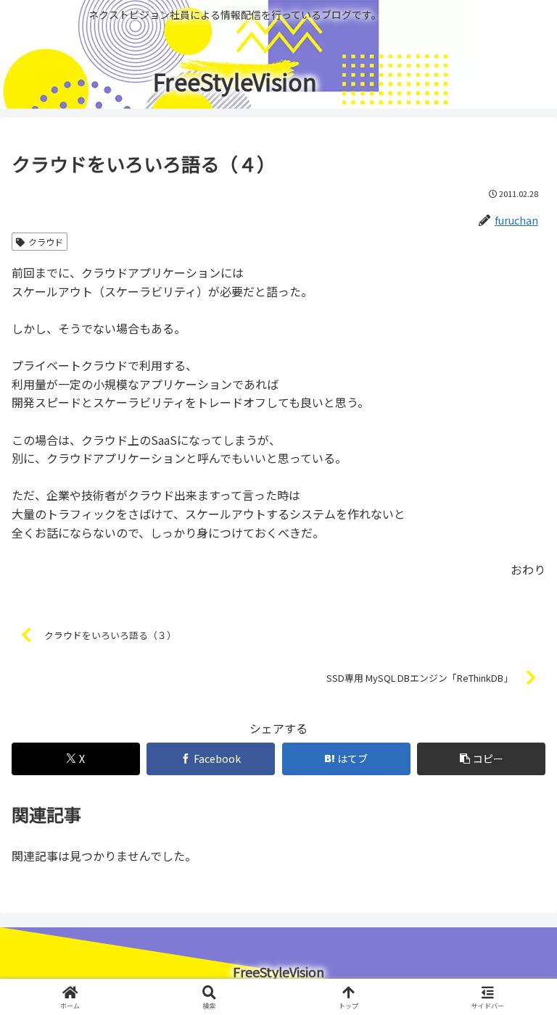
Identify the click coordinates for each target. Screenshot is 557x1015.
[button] (481, 759)
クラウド (45, 241)
